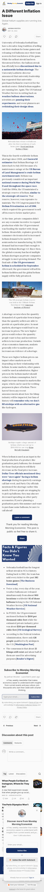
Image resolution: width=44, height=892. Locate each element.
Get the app (32, 885)
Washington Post (24, 644)
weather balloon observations (18, 96)
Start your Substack (17, 885)
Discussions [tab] (20, 774)
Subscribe (30, 3)
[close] (37, 810)
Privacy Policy (30, 870)
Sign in (39, 3)
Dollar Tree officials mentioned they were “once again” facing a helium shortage (21, 477)
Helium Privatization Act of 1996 (19, 206)
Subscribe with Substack (23, 860)
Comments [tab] (7, 743)
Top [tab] (4, 774)
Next (36, 726)
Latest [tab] (11, 774)
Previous (9, 726)
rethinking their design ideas (17, 106)
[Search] (39, 773)
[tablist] (12, 742)
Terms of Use (33, 702)
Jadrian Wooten (14, 28)
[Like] (4, 36)
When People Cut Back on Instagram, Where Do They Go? (15, 784)
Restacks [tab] (18, 743)
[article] (22, 789)
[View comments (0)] (10, 36)
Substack (12, 889)
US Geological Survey (29, 629)
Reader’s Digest (25, 658)
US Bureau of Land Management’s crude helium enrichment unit (21, 172)
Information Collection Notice (26, 705)
